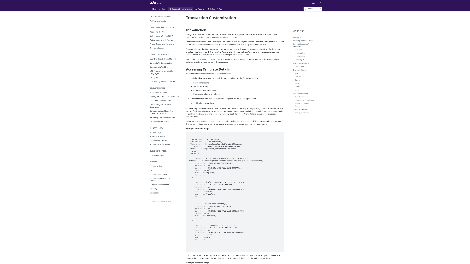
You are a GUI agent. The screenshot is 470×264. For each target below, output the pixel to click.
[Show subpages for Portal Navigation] (179, 132)
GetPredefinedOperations (207, 121)
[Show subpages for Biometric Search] (179, 48)
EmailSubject (299, 60)
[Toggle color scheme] (320, 3)
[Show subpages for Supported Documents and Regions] (179, 178)
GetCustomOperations (247, 255)
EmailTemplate (300, 56)
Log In (313, 3)
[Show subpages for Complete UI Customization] (179, 63)
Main (296, 73)
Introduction (297, 37)
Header (297, 80)
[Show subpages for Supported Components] (179, 185)
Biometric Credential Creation (302, 104)
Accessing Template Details (303, 40)
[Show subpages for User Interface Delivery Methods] (179, 59)
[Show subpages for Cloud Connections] (179, 155)
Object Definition (301, 66)
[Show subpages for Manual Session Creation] (179, 144)
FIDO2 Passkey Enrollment (304, 100)
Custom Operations (300, 109)
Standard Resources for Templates (301, 45)
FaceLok (298, 77)
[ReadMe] (166, 201)
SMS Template (300, 53)
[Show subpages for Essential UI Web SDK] (179, 67)
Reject (297, 90)
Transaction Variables (301, 63)
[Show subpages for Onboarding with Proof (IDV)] (179, 36)
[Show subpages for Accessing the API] (179, 32)
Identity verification (302, 112)
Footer (297, 83)
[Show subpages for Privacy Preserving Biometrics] (179, 44)
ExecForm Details (299, 70)
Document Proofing (300, 93)
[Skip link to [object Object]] (184, 30)
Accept (297, 87)
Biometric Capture (301, 97)
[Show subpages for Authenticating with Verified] (179, 40)
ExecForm (298, 50)
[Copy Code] (281, 133)
